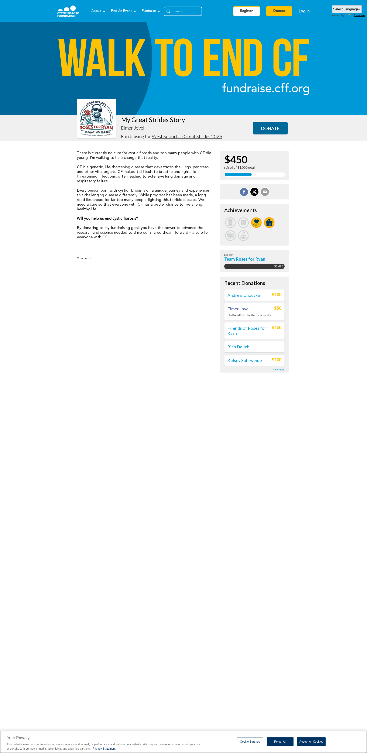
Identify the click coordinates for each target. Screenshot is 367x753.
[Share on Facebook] (244, 191)
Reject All (280, 741)
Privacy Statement (104, 748)
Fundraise (149, 11)
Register (246, 11)
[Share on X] (254, 191)
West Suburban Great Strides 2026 (187, 136)
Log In (304, 11)
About (96, 11)
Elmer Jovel (238, 308)
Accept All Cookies (311, 741)
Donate (279, 11)
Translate (359, 15)
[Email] (264, 191)
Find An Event (121, 11)
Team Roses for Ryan (244, 258)
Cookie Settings (250, 741)
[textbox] (183, 11)
